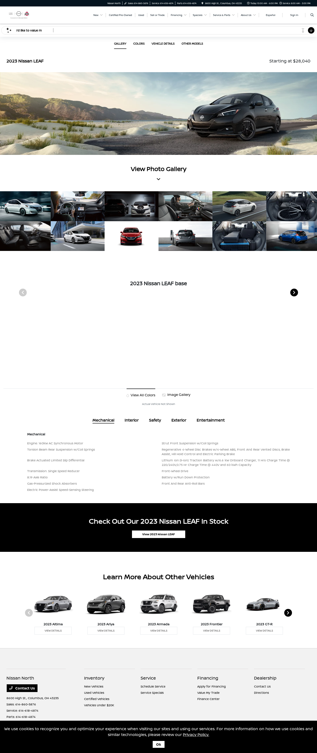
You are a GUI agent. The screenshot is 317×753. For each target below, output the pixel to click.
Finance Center (208, 699)
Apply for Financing (211, 686)
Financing (207, 678)
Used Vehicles (94, 693)
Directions (261, 693)
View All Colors (142, 395)
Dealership (265, 678)
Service (148, 678)
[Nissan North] (18, 14)
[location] (202, 3)
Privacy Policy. (196, 734)
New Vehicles (93, 686)
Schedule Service (153, 686)
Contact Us (24, 688)
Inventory (94, 678)
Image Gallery (178, 394)
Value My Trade (208, 693)
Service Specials (152, 693)
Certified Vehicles (96, 699)
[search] (312, 15)
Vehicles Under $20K (99, 705)
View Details (53, 630)
